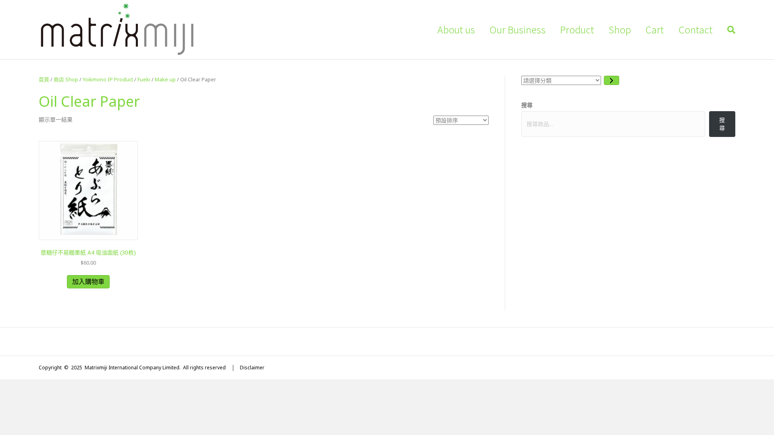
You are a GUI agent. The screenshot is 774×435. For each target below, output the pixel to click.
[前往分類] (611, 80)
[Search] (727, 30)
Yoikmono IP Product (108, 79)
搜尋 (527, 105)
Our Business (517, 29)
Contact (695, 29)
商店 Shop (66, 79)
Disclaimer (252, 367)
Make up (165, 79)
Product (577, 29)
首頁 (44, 79)
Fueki (143, 79)
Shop (620, 29)
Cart (654, 29)
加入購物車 (88, 281)
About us (456, 29)
